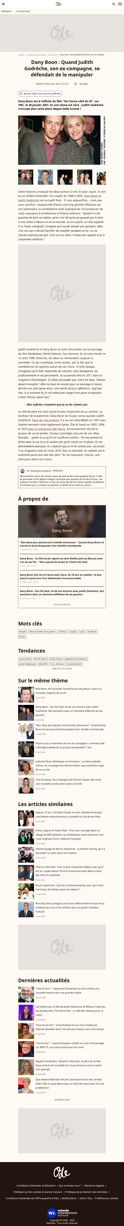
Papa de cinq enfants (45, 420)
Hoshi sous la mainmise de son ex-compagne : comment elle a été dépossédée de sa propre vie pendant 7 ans (70, 745)
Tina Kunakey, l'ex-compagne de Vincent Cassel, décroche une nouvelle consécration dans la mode (68, 781)
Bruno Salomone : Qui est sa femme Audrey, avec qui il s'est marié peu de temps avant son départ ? (69, 887)
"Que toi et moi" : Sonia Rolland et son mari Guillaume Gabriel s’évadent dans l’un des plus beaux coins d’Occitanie (70, 1027)
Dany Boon (52, 54)
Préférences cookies (106, 1198)
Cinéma (62, 631)
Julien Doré (55, 658)
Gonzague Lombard (41, 470)
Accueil (21, 54)
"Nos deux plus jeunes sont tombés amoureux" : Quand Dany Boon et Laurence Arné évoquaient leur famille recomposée (71, 727)
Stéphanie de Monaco (76, 658)
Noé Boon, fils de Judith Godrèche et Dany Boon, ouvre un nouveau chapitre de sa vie (69, 690)
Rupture (92, 631)
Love (82, 631)
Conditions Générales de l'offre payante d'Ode (32, 1198)
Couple (72, 631)
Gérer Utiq (86, 1198)
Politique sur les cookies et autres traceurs (38, 1192)
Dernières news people (36, 54)
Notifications (69, 1198)
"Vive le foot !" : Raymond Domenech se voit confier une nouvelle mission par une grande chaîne (67, 990)
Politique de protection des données (86, 1192)
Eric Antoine (57, 664)
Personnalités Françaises (42, 631)
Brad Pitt (43, 664)
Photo (22, 636)
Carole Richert (74, 664)
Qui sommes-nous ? (70, 1185)
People (22, 631)
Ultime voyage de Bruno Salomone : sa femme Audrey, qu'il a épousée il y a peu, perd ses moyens (70, 851)
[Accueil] (58, 4)
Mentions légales (94, 1185)
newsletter (120, 4)
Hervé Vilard (40, 658)
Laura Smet (25, 658)
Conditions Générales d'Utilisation (36, 1185)
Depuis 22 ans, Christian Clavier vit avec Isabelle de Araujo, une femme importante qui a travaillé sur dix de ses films (69, 814)
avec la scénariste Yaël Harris (46, 429)
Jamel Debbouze (27, 664)
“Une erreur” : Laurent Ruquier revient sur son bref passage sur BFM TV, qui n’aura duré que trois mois (70, 1045)
